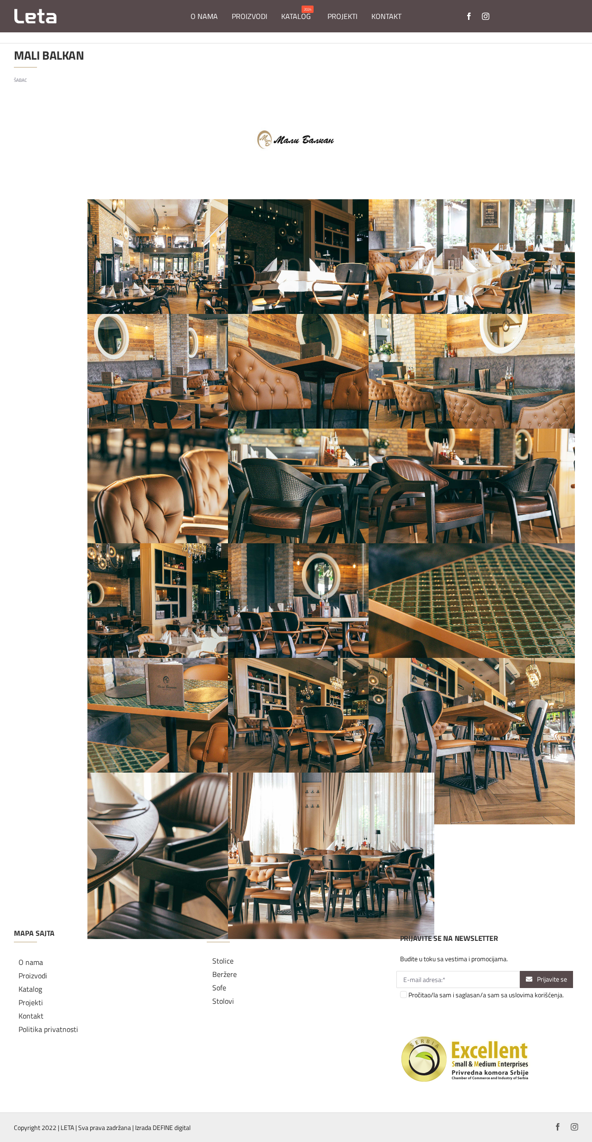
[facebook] (469, 16)
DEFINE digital (172, 1127)
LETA (67, 1127)
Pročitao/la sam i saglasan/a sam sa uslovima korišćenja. (486, 995)
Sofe (219, 987)
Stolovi (223, 1001)
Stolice (223, 960)
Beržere (224, 974)
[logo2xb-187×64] (35, 12)
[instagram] (485, 16)
